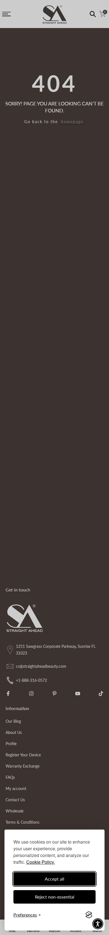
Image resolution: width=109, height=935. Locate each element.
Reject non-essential (54, 896)
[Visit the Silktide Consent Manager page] (89, 915)
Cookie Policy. (40, 862)
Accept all (54, 878)
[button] (97, 923)
